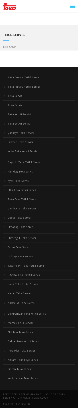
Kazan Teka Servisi (19, 293)
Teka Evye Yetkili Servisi (22, 199)
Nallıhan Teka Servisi (20, 332)
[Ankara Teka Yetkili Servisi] (10, 6)
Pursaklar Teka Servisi (21, 350)
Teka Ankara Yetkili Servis (23, 77)
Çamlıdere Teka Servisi (22, 208)
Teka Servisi (15, 96)
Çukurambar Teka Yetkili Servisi (27, 313)
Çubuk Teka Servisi (19, 217)
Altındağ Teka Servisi (20, 171)
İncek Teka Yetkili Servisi (23, 284)
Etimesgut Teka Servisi (22, 238)
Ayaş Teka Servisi (18, 180)
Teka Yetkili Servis (19, 123)
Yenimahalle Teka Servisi (23, 378)
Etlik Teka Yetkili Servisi (22, 190)
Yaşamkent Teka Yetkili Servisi (26, 265)
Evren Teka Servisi (19, 247)
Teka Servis (15, 105)
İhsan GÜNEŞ (22, 403)
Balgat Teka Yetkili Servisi (24, 341)
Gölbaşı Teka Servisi (20, 256)
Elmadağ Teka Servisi (21, 227)
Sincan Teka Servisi (20, 369)
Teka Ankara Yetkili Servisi (24, 86)
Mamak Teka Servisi (20, 323)
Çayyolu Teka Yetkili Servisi (24, 162)
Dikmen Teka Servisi (20, 142)
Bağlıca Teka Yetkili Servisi (24, 275)
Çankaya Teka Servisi (21, 132)
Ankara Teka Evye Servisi (23, 359)
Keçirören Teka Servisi (21, 302)
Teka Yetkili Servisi (19, 114)
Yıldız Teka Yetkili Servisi (23, 151)
